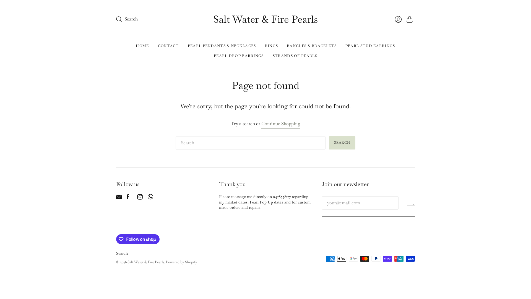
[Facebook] (128, 198)
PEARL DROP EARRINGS (239, 55)
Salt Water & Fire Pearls (265, 19)
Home (142, 45)
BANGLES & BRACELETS (312, 45)
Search (342, 142)
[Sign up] (411, 205)
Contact (168, 45)
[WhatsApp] (150, 198)
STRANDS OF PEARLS (295, 55)
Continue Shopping (280, 124)
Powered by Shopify (181, 262)
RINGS (271, 45)
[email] (119, 198)
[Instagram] (140, 198)
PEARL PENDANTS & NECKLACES (222, 45)
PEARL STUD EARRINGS (370, 45)
